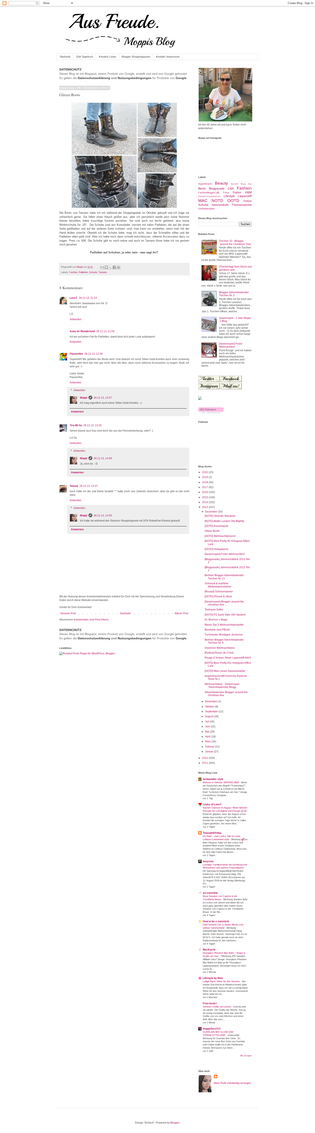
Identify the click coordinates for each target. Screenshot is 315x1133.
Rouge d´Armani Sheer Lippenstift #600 (228, 657)
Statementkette (220, 204)
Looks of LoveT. (212, 804)
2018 (205, 482)
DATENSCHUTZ (70, 69)
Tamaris (103, 272)
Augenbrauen (205, 183)
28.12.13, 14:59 (103, 515)
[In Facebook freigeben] (114, 267)
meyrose (208, 861)
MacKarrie (209, 949)
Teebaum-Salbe (214, 609)
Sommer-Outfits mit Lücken (217, 1006)
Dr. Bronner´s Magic (216, 619)
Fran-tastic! (210, 1003)
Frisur (226, 192)
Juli (207, 721)
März (208, 741)
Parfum (247, 201)
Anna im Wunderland (82, 331)
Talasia (74, 485)
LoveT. (74, 297)
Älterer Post (181, 613)
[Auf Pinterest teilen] (118, 267)
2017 (205, 487)
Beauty (221, 183)
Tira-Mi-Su (76, 425)
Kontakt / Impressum (168, 56)
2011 (205, 762)
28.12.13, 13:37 (89, 485)
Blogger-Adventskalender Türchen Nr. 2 (234, 294)
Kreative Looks (107, 56)
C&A (231, 188)
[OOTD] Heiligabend (216, 549)
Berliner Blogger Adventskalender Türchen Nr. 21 (224, 577)
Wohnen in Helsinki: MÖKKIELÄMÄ (221, 782)
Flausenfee (76, 353)
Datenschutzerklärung (94, 78)
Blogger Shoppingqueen (136, 56)
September (212, 711)
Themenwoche (242, 204)
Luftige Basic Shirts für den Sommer (222, 981)
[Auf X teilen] (110, 267)
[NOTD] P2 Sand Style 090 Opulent (225, 614)
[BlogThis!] (106, 267)
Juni (208, 726)
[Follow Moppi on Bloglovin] (211, 412)
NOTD (217, 200)
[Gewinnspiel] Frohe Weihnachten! (230, 345)
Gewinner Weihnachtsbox (220, 647)
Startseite (65, 56)
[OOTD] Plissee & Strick (218, 596)
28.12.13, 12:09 (105, 331)
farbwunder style (213, 779)
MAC (202, 200)
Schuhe (93, 272)
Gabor (237, 192)
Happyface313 (211, 1028)
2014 (205, 502)
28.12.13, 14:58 (103, 458)
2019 (205, 477)
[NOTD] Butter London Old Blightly (224, 521)
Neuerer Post (68, 613)
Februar (210, 746)
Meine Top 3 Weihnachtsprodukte (224, 624)
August (209, 716)
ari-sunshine (210, 892)
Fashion (73, 272)
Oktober (210, 706)
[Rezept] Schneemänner (219, 591)
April (208, 736)
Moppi (83, 397)
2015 (205, 497)
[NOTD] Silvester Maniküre (220, 515)
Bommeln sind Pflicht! (217, 629)
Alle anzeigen (246, 1056)
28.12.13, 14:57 (103, 397)
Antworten (75, 319)
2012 (205, 757)
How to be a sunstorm (216, 921)
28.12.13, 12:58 (93, 353)
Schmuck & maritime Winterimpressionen (218, 585)
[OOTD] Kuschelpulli (216, 526)
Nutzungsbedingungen (135, 78)
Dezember (211, 511)
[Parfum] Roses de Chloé (219, 652)
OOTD (233, 200)
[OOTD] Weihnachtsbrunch (220, 536)
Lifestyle (229, 196)
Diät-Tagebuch (84, 56)
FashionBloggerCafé (208, 192)
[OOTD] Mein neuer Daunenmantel (225, 671)
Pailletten (83, 272)
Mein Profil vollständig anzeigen (232, 1083)
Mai (207, 731)
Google (181, 78)
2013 (205, 507)
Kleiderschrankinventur (209, 196)
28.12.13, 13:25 (92, 425)
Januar (209, 751)
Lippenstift (245, 196)
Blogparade (217, 188)
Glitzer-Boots (212, 530)
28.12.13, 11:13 (88, 297)
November (211, 701)
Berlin (202, 188)
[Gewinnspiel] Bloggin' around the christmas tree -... (224, 603)
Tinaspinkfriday (212, 832)
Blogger (174, 1122)
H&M (248, 192)
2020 (205, 472)
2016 (205, 492)
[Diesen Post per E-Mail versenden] (102, 267)
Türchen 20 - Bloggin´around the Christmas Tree (235, 242)
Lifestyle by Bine (213, 978)
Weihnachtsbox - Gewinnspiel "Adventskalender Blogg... (222, 686)
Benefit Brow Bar (241, 184)
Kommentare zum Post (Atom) (91, 619)
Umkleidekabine (206, 208)
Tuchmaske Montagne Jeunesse (224, 634)
